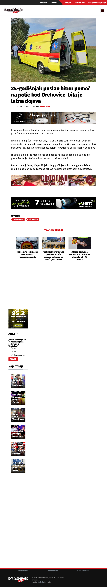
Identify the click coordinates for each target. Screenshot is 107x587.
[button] (13, 249)
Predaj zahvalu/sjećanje (97, 3)
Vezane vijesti (53, 229)
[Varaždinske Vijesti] (13, 10)
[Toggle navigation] (102, 10)
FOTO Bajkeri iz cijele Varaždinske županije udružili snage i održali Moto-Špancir (18, 415)
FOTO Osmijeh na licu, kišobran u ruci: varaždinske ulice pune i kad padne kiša (18, 381)
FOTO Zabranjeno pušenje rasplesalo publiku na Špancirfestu (18, 432)
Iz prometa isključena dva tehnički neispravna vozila (27, 254)
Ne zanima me (19, 355)
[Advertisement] (53, 288)
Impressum (53, 570)
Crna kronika (45, 106)
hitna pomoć (18, 219)
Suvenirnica (44, 3)
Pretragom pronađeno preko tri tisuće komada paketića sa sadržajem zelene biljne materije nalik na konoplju (53, 256)
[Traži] (78, 10)
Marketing (23, 570)
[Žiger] (53, 180)
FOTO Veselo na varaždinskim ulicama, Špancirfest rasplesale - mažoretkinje (18, 449)
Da (14, 348)
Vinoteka (54, 3)
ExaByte (41, 582)
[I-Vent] (53, 203)
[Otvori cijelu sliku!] (53, 50)
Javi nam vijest (80, 3)
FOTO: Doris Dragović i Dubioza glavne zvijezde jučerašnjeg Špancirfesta (18, 398)
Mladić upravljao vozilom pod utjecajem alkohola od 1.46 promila (79, 256)
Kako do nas (83, 570)
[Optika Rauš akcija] (53, 118)
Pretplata (68, 3)
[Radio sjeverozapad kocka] (18, 318)
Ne (14, 352)
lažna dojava (33, 219)
